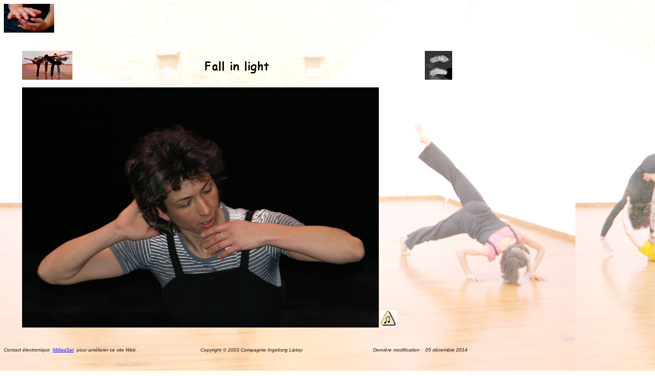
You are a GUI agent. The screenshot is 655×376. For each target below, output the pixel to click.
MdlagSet (63, 349)
